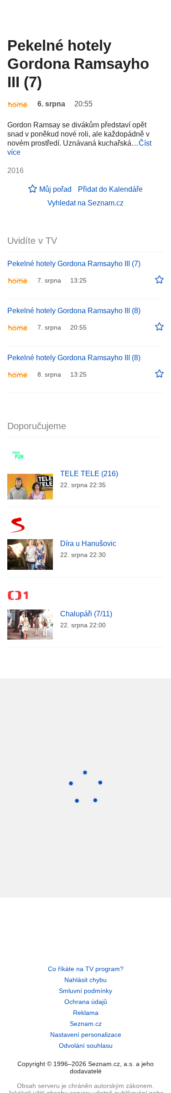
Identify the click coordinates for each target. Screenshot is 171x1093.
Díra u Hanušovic (88, 543)
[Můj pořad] (159, 279)
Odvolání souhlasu (86, 1045)
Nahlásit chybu (85, 979)
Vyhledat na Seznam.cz (85, 203)
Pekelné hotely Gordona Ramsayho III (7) (73, 264)
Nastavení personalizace (85, 1034)
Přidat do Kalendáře (110, 189)
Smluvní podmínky (85, 990)
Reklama (85, 1012)
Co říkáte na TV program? (86, 968)
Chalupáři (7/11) (86, 614)
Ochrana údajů (85, 1001)
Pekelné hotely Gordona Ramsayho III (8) (73, 311)
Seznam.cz (86, 1023)
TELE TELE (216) (89, 474)
